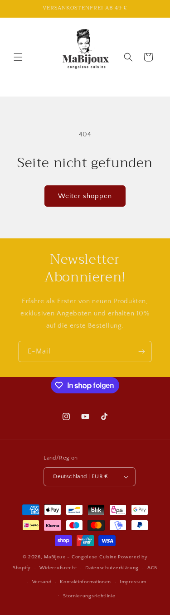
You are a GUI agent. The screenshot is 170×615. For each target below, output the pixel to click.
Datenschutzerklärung (112, 568)
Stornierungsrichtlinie (89, 596)
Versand (42, 582)
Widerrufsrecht (58, 568)
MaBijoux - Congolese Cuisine (80, 557)
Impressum (133, 582)
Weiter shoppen (85, 196)
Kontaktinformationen (85, 582)
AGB (152, 568)
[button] (18, 57)
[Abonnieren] (141, 351)
